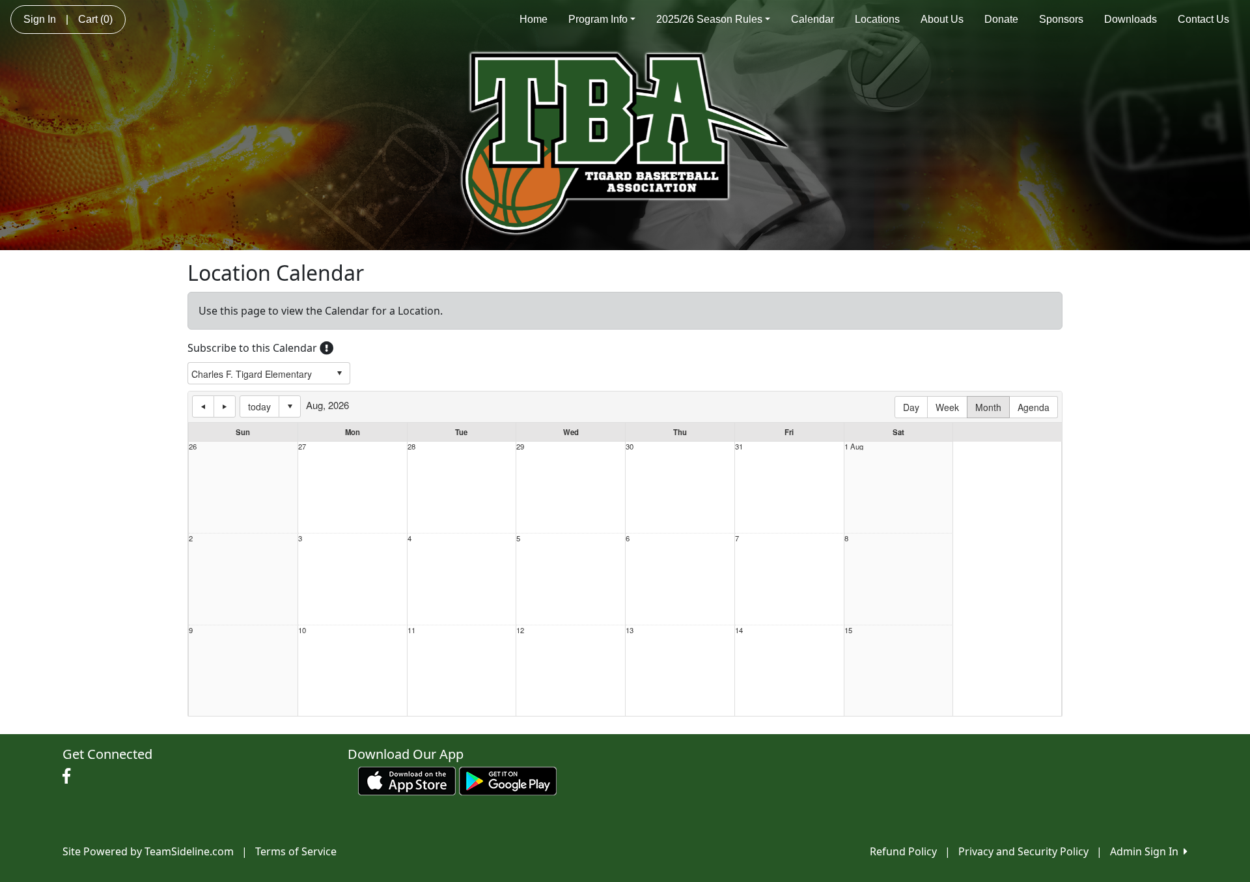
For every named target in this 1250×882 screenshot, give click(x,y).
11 (411, 630)
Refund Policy (903, 851)
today (259, 406)
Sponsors (1061, 19)
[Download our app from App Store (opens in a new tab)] (407, 780)
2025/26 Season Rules (709, 19)
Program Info (598, 19)
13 (629, 630)
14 (739, 630)
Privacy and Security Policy (1023, 851)
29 (520, 446)
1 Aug (853, 446)
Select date (290, 406)
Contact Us (1203, 19)
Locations (877, 19)
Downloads (1130, 19)
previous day (203, 406)
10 (302, 630)
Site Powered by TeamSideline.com (148, 851)
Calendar (812, 19)
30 (629, 446)
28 (411, 446)
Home (534, 19)
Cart (95, 19)
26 (193, 446)
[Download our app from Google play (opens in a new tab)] (508, 780)
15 (848, 630)
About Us (942, 19)
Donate (1001, 19)
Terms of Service (296, 851)
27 (302, 446)
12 (520, 630)
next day (225, 406)
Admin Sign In (1147, 851)
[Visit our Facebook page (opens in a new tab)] (69, 776)
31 (739, 446)
